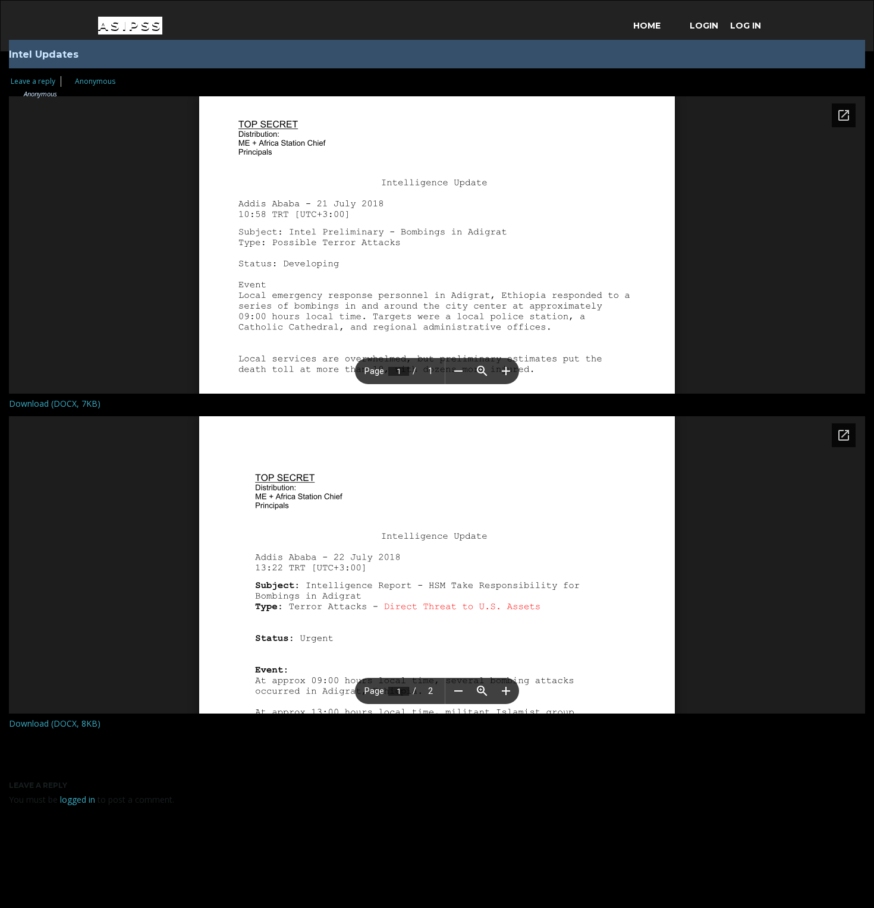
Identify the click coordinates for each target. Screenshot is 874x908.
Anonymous (95, 81)
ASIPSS (130, 25)
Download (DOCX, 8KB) (54, 723)
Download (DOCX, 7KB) (54, 403)
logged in (77, 799)
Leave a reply (33, 81)
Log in (745, 25)
